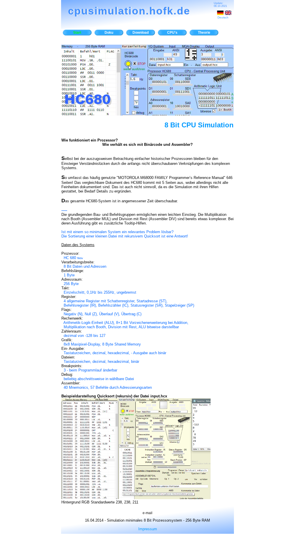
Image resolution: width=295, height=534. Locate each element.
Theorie (204, 33)
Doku (109, 33)
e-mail (147, 513)
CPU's (172, 33)
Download (141, 33)
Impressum (147, 529)
